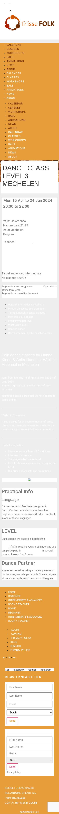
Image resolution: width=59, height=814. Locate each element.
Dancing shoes (16, 329)
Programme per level (20, 320)
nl (2, 2)
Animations (15, 61)
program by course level (27, 459)
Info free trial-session (20, 316)
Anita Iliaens (41, 242)
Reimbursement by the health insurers (30, 333)
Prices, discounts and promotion (26, 308)
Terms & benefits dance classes (26, 312)
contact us (37, 286)
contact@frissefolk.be (21, 802)
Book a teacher (18, 604)
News (10, 65)
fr (7, 2)
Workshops (15, 53)
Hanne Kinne (24, 242)
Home (12, 592)
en (12, 2)
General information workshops (26, 304)
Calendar (14, 44)
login (15, 629)
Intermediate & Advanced (25, 600)
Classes (13, 48)
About (11, 69)
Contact (16, 10)
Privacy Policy (21, 637)
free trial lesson (22, 455)
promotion (47, 429)
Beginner (14, 596)
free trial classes (31, 550)
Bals (10, 57)
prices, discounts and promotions (32, 471)
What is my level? (18, 325)
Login (5, 10)
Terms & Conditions (39, 451)
